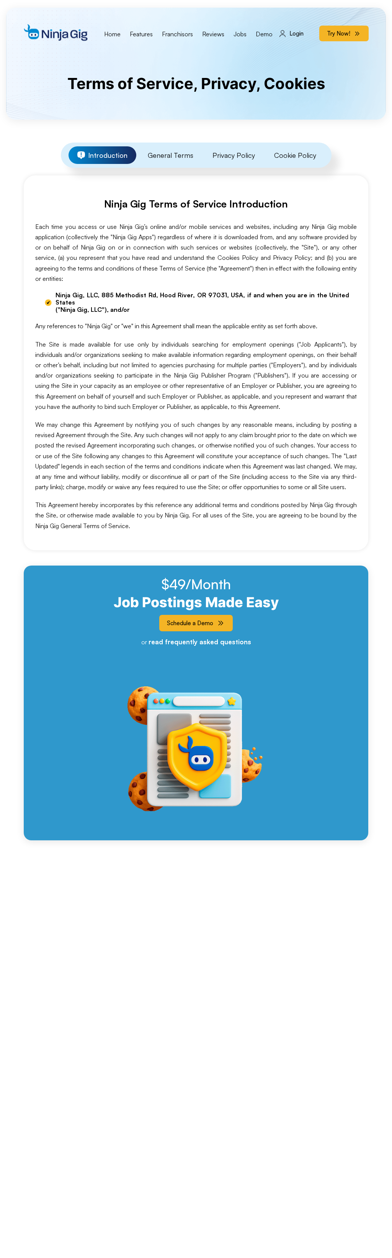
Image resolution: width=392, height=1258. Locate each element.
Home (112, 34)
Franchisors (177, 34)
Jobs (240, 34)
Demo (264, 34)
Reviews (213, 34)
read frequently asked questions (200, 642)
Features (141, 34)
